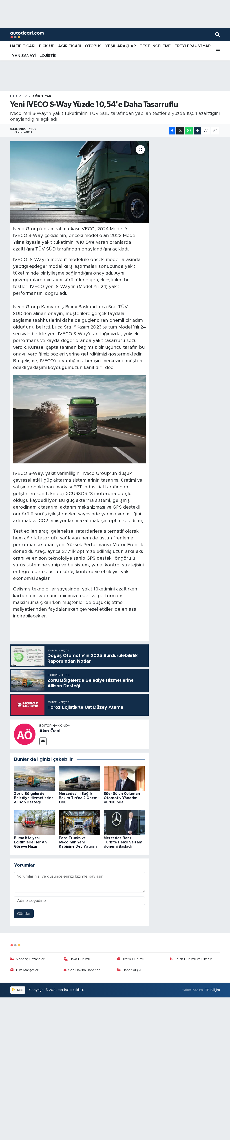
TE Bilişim (212, 990)
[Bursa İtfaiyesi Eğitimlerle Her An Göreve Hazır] (34, 822)
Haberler (18, 96)
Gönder (24, 914)
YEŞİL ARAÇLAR (120, 46)
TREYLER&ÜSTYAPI (193, 46)
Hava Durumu (80, 959)
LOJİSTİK (48, 56)
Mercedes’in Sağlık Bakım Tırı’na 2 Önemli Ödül (79, 798)
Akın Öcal (49, 731)
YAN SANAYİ (24, 56)
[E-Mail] (43, 741)
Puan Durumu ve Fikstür (194, 959)
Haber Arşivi (132, 970)
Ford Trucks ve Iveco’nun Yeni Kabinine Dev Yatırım (78, 842)
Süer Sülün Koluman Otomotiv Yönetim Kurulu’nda (122, 798)
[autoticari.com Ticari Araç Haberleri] (27, 35)
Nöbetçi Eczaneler (30, 959)
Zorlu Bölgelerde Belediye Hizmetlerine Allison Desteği (34, 798)
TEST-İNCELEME (155, 46)
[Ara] (217, 34)
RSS (19, 990)
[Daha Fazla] (197, 130)
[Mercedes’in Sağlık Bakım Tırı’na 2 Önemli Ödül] (79, 778)
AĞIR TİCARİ (69, 46)
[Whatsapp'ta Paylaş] (189, 130)
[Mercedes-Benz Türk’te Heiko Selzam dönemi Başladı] (124, 822)
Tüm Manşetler (26, 970)
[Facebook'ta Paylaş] (172, 130)
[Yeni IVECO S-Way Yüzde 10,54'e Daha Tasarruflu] (79, 182)
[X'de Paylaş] (180, 130)
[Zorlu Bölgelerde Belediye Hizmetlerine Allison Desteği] (34, 778)
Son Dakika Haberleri (84, 970)
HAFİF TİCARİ (22, 46)
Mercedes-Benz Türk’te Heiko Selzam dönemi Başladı (123, 842)
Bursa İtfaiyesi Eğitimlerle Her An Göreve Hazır (30, 842)
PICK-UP (46, 46)
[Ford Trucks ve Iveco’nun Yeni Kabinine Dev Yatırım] (79, 822)
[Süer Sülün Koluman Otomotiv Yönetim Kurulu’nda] (124, 778)
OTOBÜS (93, 46)
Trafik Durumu (133, 959)
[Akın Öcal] (24, 734)
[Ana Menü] (218, 51)
